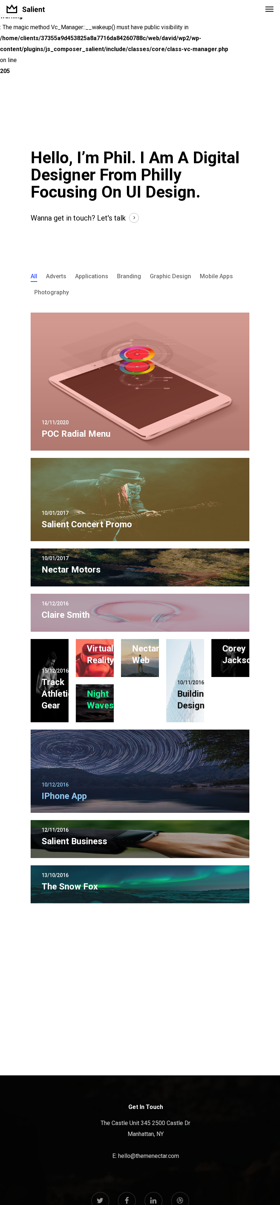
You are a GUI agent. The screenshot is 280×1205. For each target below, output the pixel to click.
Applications (91, 276)
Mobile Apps (216, 276)
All (34, 276)
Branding (129, 276)
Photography (51, 292)
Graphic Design (170, 276)
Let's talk (111, 218)
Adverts (56, 276)
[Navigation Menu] (269, 8)
